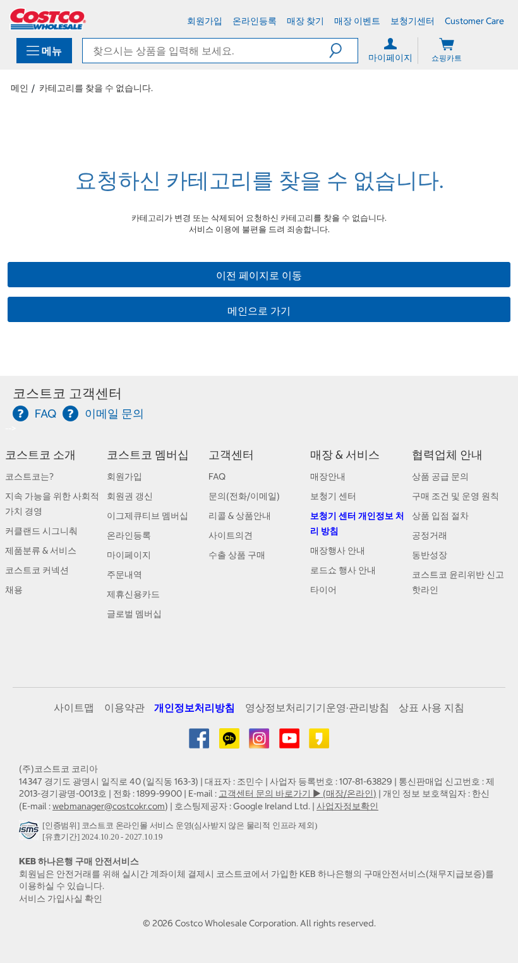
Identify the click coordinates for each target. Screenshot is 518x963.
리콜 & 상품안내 (239, 515)
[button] (343, 51)
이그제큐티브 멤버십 (147, 515)
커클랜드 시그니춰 (41, 531)
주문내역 (124, 574)
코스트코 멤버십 (148, 454)
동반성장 (429, 555)
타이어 (323, 589)
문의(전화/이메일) (244, 496)
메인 (19, 88)
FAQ (217, 476)
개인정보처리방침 (194, 707)
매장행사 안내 (337, 550)
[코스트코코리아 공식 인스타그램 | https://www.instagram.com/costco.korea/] (260, 743)
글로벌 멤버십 (134, 613)
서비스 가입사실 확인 (60, 898)
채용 (14, 589)
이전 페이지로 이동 (259, 275)
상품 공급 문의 (440, 476)
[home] (48, 19)
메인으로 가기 (259, 310)
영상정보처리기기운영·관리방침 (317, 707)
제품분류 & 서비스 (40, 550)
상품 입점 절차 (440, 515)
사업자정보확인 (347, 806)
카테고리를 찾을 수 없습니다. (96, 88)
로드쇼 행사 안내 (343, 570)
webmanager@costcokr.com (108, 806)
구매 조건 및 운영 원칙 (455, 496)
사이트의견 (230, 535)
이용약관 (124, 707)
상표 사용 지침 (431, 707)
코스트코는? (29, 476)
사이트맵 (74, 707)
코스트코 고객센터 (67, 393)
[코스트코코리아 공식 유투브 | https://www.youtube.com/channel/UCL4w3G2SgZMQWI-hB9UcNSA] (290, 743)
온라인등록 (129, 535)
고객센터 (231, 454)
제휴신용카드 (133, 594)
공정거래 (429, 535)
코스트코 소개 (40, 454)
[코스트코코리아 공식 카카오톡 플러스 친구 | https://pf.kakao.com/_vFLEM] (230, 743)
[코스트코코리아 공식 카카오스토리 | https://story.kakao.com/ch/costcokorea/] (319, 743)
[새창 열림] (30, 833)
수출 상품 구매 (236, 555)
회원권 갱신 (130, 496)
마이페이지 (129, 555)
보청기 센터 (333, 496)
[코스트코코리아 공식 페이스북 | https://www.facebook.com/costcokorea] (200, 743)
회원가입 (124, 476)
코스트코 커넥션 (37, 570)
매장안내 (328, 476)
